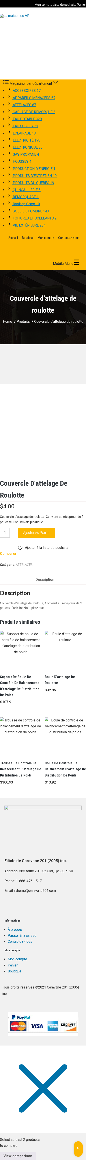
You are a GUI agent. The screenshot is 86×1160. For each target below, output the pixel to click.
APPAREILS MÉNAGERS (33, 98)
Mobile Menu (63, 264)
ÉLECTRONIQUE (27, 147)
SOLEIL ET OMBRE (30, 211)
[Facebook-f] (9, 907)
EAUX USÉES (25, 126)
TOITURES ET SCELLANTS (34, 218)
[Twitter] (21, 907)
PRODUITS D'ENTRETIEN (34, 176)
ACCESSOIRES (26, 91)
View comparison (18, 1156)
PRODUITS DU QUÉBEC (33, 183)
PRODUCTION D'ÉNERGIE (33, 169)
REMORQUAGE (25, 197)
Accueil (13, 238)
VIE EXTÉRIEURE (29, 225)
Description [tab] (45, 579)
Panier (81, 4)
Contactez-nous (68, 238)
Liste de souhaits (64, 4)
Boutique (28, 238)
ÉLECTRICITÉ (26, 140)
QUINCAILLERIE (26, 190)
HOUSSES (21, 161)
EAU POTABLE (27, 119)
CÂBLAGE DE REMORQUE (33, 112)
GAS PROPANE (25, 154)
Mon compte (43, 4)
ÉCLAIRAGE (24, 133)
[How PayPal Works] (43, 1024)
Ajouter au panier (36, 533)
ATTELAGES (24, 105)
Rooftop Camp (26, 204)
